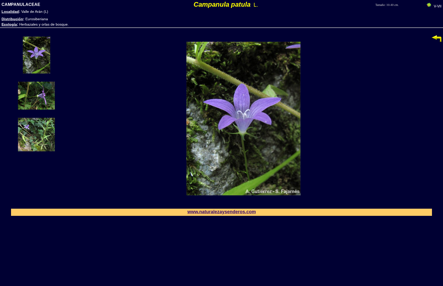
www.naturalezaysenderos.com (221, 211)
